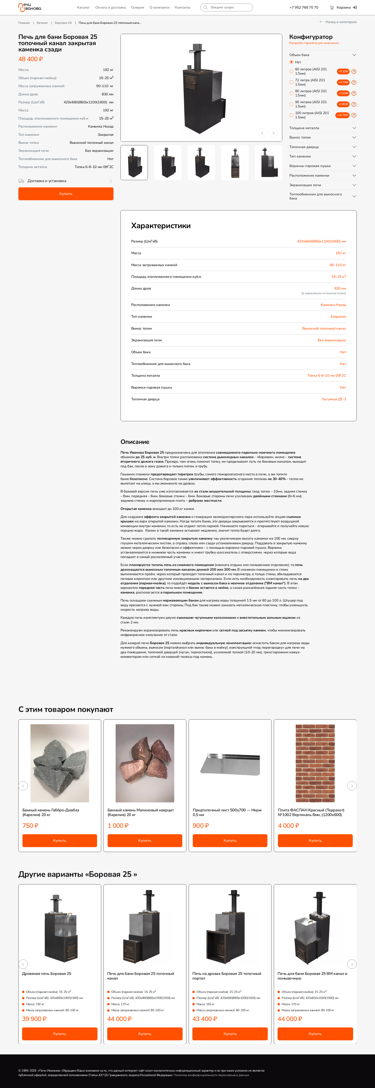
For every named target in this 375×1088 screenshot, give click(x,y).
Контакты (182, 7)
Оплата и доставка (110, 7)
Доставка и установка (47, 180)
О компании (159, 7)
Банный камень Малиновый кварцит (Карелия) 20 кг (141, 812)
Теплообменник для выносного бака (315, 196)
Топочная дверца (304, 147)
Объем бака (299, 55)
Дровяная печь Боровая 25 (46, 973)
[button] (262, 133)
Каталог (83, 7)
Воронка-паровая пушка (310, 166)
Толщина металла (304, 128)
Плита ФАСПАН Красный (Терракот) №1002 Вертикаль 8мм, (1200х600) (311, 812)
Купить (65, 193)
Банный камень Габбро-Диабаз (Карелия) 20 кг (50, 812)
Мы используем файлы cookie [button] (26, 1081)
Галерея (137, 7)
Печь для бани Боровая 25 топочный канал (140, 976)
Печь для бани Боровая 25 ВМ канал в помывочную (312, 976)
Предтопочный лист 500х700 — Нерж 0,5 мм (227, 812)
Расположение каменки (309, 175)
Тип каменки (300, 156)
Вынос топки (300, 137)
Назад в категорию (341, 22)
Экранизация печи (305, 185)
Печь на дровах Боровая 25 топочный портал (226, 976)
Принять (84, 1081)
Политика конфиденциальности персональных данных (211, 1075)
